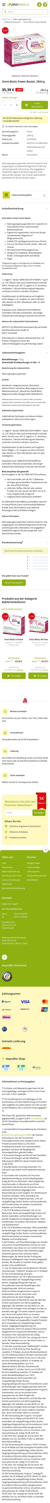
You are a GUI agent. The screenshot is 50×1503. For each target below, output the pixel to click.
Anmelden (39, 812)
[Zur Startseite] (18, 4)
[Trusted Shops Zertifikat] (7, 976)
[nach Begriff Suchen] (4, 11)
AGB (4, 863)
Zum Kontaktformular (12, 909)
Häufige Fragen (33, 863)
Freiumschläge (33, 867)
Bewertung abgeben (14, 582)
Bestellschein (32, 880)
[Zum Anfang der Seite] (45, 850)
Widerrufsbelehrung (11, 871)
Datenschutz (7, 867)
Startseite (6, 19)
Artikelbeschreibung (12, 208)
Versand (45, 112)
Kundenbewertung (12, 542)
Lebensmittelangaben (13, 352)
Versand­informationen (37, 875)
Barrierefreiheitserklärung (12, 888)
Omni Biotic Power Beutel (34, 22)
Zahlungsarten (33, 871)
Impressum (7, 884)
